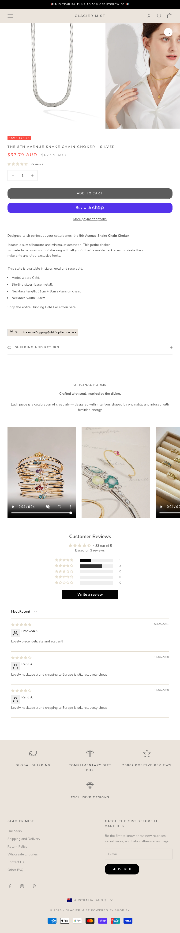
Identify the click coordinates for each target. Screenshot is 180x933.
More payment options (90, 219)
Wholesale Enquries (23, 854)
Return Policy (17, 846)
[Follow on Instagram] (22, 886)
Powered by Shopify (110, 910)
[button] (18, 164)
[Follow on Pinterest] (34, 886)
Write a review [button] (90, 594)
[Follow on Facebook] (10, 886)
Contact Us (16, 862)
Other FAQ (15, 870)
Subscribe (122, 869)
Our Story (15, 831)
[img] (21, 624)
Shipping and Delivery (24, 839)
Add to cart (90, 193)
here (72, 307)
